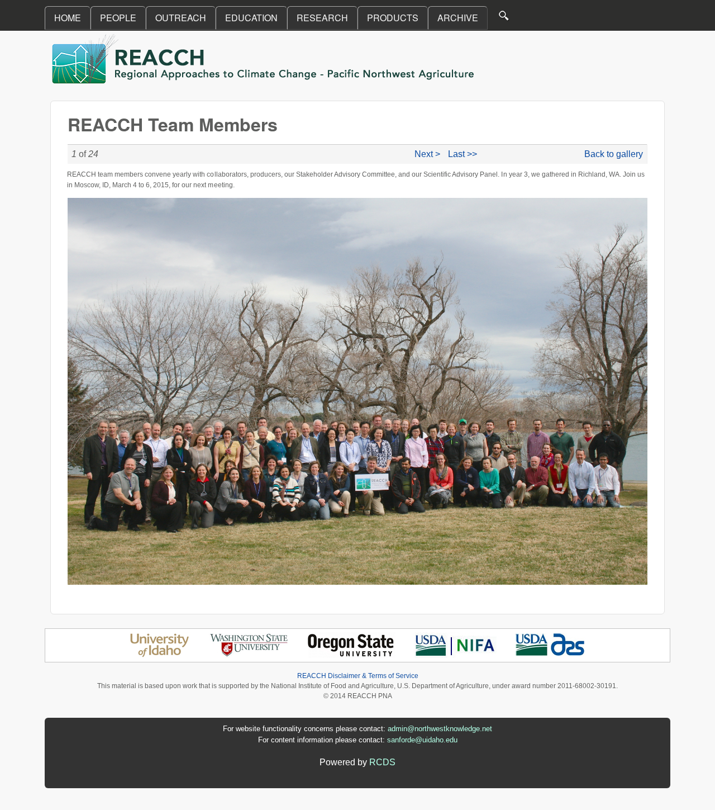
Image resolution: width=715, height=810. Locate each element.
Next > (427, 154)
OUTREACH (180, 17)
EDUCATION (251, 17)
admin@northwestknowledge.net (440, 728)
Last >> (462, 154)
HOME (67, 17)
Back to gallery (613, 154)
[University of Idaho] (159, 655)
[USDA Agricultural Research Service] (550, 655)
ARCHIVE (457, 17)
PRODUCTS (392, 17)
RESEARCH (322, 17)
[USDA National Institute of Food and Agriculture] (455, 655)
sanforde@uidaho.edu (422, 740)
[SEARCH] (504, 18)
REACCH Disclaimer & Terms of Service (357, 676)
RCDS (382, 762)
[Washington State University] (249, 655)
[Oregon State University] (351, 655)
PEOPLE (118, 17)
